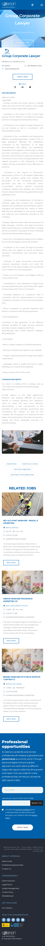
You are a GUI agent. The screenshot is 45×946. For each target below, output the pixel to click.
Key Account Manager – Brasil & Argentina (20, 521)
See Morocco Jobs (30, 464)
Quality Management (10, 888)
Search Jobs (7, 861)
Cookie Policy (7, 892)
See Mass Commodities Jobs (22, 475)
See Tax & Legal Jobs (22, 469)
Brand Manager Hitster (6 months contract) (21, 678)
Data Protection (8, 881)
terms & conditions (22, 810)
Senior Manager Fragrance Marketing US (17, 600)
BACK (7, 53)
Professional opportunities (12, 865)
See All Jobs (11, 464)
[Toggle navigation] (41, 5)
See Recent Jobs (22, 42)
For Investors (7, 908)
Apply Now (11, 562)
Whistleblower (8, 896)
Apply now (22, 77)
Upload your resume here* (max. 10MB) (17, 798)
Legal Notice (7, 885)
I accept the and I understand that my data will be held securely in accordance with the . (21, 814)
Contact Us (6, 869)
